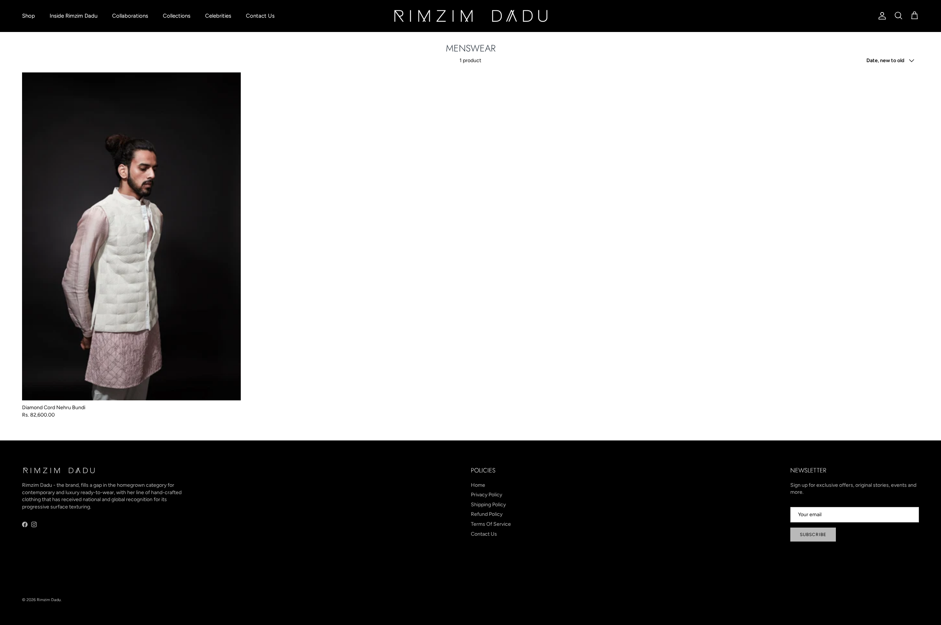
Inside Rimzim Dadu (73, 15)
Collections (176, 15)
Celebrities (218, 15)
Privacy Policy (486, 495)
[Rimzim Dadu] (470, 15)
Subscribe (813, 534)
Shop (28, 15)
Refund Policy (486, 514)
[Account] (881, 15)
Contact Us (260, 15)
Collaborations (130, 15)
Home (478, 485)
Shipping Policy (488, 504)
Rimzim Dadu (49, 599)
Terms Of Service (491, 524)
